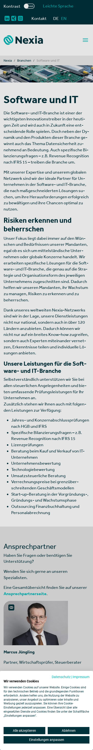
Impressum (81, 677)
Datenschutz (61, 677)
